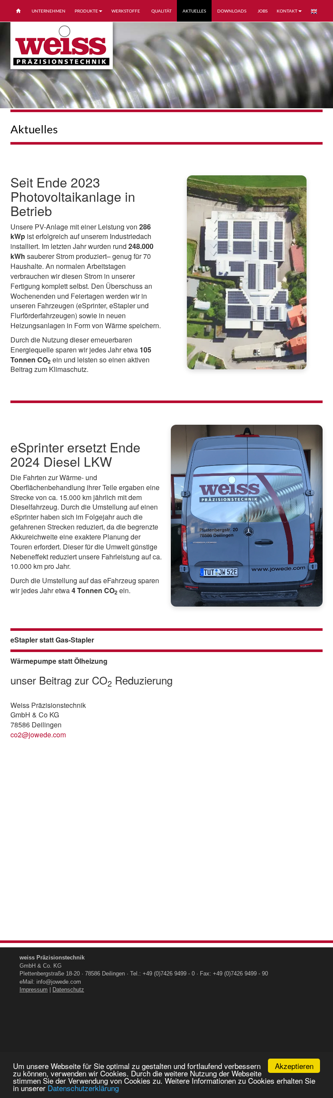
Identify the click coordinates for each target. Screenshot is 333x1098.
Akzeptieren (294, 1065)
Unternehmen (48, 10)
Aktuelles (194, 10)
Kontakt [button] (287, 10)
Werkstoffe (125, 10)
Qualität (161, 10)
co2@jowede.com (38, 735)
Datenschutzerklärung (83, 1087)
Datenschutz (68, 989)
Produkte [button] (86, 10)
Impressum (34, 989)
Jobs (263, 10)
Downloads (231, 10)
